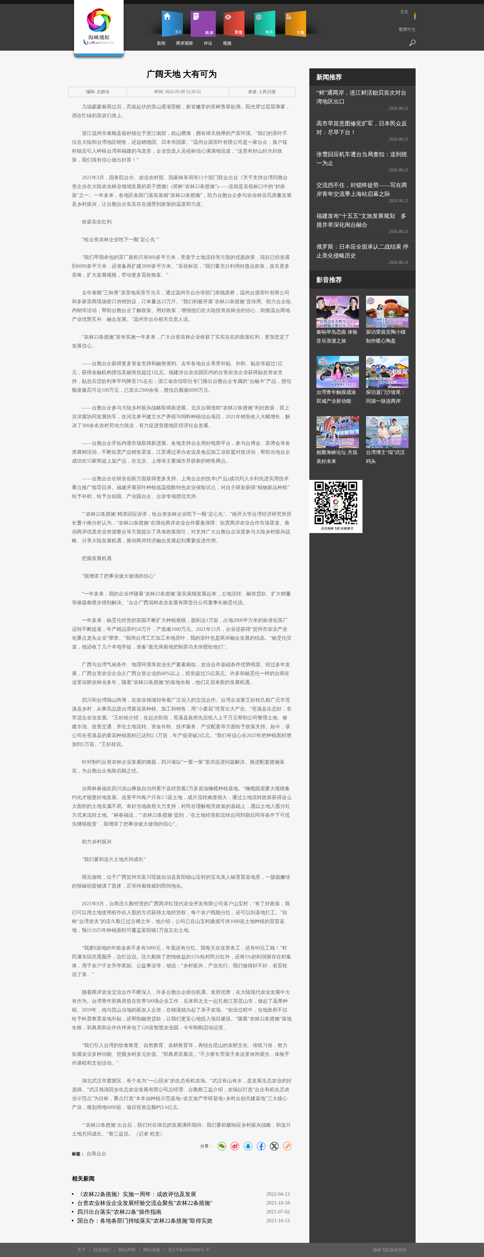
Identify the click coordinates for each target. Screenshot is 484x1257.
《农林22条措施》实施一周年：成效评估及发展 (136, 1194)
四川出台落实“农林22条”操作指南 (119, 1212)
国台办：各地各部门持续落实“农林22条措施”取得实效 (145, 1221)
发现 (234, 24)
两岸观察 (184, 43)
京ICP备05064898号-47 (189, 1249)
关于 (81, 1249)
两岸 (203, 24)
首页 (172, 24)
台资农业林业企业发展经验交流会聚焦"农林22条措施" (145, 1203)
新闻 (161, 43)
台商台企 (96, 1153)
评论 (208, 43)
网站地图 (151, 1249)
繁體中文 (407, 29)
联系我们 (102, 1249)
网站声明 (126, 1249)
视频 (227, 43)
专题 (295, 24)
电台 (264, 24)
